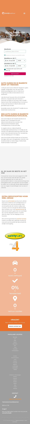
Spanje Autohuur (20, 420)
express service (19, 209)
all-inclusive (11, 201)
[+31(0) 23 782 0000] (15, 396)
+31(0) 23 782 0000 (15, 399)
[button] (24, 13)
